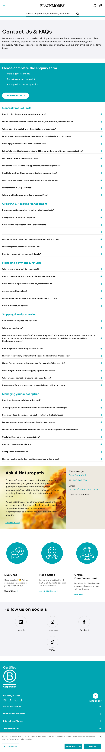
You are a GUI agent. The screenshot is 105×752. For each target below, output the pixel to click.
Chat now (84, 494)
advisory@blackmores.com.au (84, 489)
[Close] (101, 737)
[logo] (52, 5)
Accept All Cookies (73, 746)
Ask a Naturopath (77, 475)
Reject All (92, 746)
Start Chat (10, 590)
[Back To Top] (95, 696)
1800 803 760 (79, 480)
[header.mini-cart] (101, 6)
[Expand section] (100, 706)
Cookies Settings (10, 746)
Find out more (12, 522)
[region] (52, 742)
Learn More (78, 594)
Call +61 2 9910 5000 (47, 591)
